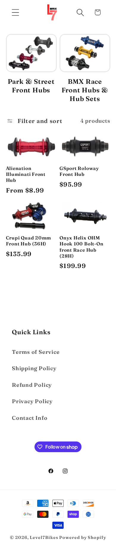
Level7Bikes (44, 537)
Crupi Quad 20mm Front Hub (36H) (28, 241)
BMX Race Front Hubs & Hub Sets (85, 89)
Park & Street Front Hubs (31, 85)
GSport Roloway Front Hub (79, 171)
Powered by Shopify (82, 537)
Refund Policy (32, 384)
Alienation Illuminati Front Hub (26, 174)
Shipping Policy (34, 368)
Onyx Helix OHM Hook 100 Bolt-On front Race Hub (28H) (81, 247)
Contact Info (29, 417)
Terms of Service (35, 351)
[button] (15, 12)
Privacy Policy (32, 401)
